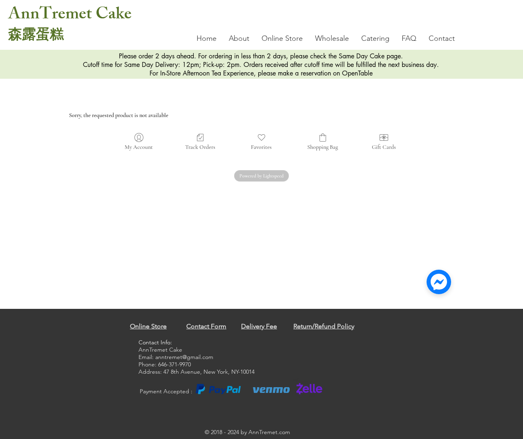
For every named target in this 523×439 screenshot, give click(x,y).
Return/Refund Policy (323, 326)
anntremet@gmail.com (184, 357)
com (284, 432)
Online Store (148, 326)
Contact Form (206, 326)
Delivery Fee (259, 326)
